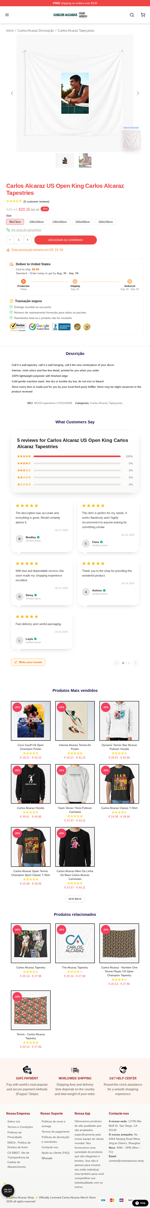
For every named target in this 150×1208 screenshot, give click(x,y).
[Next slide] (138, 93)
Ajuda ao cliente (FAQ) (56, 1152)
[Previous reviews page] (116, 662)
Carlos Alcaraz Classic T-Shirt (119, 808)
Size (9, 215)
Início (10, 30)
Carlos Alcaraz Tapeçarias (76, 30)
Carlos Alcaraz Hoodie (30, 808)
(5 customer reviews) (36, 201)
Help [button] (142, 1203)
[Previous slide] (12, 93)
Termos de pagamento (56, 1131)
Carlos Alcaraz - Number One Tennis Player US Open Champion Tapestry (119, 971)
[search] (131, 15)
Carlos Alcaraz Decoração (36, 30)
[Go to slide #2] (85, 160)
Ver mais (75, 899)
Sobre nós (13, 1121)
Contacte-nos (50, 1147)
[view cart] (143, 15)
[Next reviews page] (135, 662)
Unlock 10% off (8, 1191)
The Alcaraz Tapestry (75, 967)
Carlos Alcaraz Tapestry (30, 967)
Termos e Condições (20, 1126)
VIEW (30, 736)
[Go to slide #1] (64, 160)
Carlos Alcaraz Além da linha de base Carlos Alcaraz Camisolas (75, 875)
